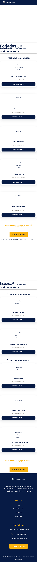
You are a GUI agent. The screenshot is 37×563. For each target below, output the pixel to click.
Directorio (18, 512)
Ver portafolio (17, 84)
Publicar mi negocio (18, 234)
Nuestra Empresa (18, 509)
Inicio (2, 239)
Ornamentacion (24, 239)
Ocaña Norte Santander (11, 239)
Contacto (18, 516)
